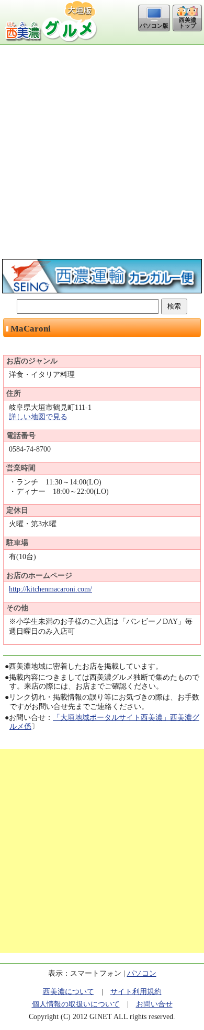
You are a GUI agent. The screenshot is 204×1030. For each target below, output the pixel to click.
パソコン (141, 973)
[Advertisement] (102, 152)
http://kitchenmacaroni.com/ (50, 589)
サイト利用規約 (136, 992)
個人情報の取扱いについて (76, 1004)
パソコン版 (154, 25)
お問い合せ (154, 1004)
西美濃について (68, 992)
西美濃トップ (187, 23)
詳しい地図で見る (38, 417)
